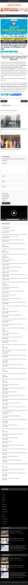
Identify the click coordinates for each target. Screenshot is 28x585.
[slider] (13, 219)
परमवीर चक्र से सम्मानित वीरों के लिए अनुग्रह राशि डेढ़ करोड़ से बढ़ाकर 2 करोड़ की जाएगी (14, 369)
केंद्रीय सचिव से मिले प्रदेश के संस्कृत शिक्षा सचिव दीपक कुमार (11, 460)
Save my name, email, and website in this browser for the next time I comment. (6, 197)
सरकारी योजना (4, 506)
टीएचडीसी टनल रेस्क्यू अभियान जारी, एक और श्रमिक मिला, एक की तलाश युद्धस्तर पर (13, 250)
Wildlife (3, 516)
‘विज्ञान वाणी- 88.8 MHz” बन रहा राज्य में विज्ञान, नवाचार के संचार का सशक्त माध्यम (14, 345)
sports (7, 51)
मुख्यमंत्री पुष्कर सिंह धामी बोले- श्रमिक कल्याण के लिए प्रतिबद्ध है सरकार (13, 388)
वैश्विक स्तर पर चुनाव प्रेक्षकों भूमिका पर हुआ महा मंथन (10, 384)
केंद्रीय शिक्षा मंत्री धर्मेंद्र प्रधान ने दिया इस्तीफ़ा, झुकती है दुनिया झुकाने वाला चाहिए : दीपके (14, 380)
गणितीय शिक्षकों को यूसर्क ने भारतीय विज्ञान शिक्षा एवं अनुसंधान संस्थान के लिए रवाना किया (14, 130)
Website (3, 186)
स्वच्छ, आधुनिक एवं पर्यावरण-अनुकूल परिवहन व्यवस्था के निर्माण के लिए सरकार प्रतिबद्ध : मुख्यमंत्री (14, 360)
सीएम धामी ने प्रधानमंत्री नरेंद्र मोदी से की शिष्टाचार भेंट (9, 110)
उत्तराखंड (11, 51)
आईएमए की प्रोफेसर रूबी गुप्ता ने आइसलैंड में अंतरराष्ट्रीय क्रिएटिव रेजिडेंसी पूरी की (14, 464)
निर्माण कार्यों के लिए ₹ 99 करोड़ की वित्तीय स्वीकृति (10, 437)
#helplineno (8, 98)
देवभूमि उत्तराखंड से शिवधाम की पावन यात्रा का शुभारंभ (10, 478)
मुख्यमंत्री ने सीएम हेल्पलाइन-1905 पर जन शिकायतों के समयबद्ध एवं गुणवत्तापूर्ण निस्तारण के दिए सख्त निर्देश (14, 351)
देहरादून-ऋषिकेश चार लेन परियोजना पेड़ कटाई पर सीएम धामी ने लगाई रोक (13, 406)
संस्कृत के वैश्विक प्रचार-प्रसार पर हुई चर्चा (9, 294)
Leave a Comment (20, 53)
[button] (14, 213)
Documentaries (5, 511)
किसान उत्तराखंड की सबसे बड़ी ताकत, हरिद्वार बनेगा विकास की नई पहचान (13, 395)
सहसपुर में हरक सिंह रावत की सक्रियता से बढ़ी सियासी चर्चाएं (11, 315)
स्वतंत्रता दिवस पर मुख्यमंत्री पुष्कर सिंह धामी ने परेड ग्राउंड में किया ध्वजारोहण (14, 263)
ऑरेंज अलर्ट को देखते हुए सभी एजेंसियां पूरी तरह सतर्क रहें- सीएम (12, 324)
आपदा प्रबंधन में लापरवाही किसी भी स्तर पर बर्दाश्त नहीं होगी (11, 415)
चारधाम (3, 502)
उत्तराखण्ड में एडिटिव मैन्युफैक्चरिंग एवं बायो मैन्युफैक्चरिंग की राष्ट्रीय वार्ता (13, 469)
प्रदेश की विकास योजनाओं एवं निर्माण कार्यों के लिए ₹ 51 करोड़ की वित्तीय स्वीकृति (14, 399)
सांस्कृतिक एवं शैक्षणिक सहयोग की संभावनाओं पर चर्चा (10, 287)
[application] (14, 213)
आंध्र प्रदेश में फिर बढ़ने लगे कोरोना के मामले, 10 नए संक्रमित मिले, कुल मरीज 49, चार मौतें (14, 374)
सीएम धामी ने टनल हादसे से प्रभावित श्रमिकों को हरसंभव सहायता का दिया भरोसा (14, 278)
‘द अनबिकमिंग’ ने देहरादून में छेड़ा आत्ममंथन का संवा (10, 456)
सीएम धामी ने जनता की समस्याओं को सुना (8, 259)
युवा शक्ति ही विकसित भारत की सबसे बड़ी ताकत (9, 340)
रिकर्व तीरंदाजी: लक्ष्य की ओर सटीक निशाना (4, 101)
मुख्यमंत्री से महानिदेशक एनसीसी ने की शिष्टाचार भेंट (10, 311)
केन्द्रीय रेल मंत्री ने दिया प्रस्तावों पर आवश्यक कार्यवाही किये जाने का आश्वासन (14, 449)
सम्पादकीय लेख (4, 509)
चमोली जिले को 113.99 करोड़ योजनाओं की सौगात (10, 425)
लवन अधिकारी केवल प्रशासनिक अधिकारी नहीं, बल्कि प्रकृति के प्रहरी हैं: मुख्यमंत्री (13, 244)
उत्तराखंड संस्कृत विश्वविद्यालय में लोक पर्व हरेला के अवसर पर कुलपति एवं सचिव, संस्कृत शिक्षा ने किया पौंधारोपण (14, 411)
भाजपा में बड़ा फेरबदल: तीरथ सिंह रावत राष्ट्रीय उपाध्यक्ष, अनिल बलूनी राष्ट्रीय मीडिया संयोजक (14, 255)
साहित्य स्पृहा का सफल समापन (7, 227)
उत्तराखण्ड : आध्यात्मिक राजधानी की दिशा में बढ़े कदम (10, 333)
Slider (2, 51)
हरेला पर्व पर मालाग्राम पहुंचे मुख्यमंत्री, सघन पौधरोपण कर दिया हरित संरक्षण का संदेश (14, 429)
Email (3, 181)
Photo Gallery (4, 518)
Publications (4, 521)
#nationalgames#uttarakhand (17, 98)
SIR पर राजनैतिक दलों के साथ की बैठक (8, 230)
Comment (4, 163)
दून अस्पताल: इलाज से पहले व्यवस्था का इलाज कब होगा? (11, 403)
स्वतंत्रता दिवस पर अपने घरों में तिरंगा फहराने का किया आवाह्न (11, 298)
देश (2, 492)
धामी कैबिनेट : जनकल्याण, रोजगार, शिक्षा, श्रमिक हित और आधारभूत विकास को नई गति (14, 307)
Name (3, 176)
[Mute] (23, 219)
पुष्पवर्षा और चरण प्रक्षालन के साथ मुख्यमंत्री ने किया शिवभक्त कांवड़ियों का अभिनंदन (13, 329)
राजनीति (3, 499)
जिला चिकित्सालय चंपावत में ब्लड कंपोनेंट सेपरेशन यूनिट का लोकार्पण (13, 239)
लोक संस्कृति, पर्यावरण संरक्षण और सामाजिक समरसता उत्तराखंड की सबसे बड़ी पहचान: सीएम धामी (14, 420)
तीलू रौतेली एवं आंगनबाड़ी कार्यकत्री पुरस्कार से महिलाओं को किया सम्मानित (13, 302)
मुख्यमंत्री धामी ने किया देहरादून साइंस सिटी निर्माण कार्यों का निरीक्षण (12, 434)
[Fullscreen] (25, 219)
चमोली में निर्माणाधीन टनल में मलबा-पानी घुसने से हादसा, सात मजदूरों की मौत (13, 274)
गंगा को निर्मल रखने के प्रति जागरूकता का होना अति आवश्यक (10, 149)
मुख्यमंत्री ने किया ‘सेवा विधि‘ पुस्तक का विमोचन (9, 391)
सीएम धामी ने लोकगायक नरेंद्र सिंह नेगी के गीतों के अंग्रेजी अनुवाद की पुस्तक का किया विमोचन (14, 283)
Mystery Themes (14, 583)
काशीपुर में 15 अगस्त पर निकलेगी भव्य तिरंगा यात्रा (10, 271)
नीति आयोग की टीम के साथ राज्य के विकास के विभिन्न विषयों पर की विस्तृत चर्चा (14, 452)
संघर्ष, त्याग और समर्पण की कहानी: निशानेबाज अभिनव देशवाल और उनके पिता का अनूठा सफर (24, 101)
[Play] (2, 219)
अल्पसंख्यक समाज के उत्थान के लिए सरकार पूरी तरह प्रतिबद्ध (11, 337)
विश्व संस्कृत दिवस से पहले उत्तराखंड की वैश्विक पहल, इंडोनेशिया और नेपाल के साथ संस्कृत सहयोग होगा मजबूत (14, 319)
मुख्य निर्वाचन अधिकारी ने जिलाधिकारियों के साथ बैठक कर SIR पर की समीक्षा (14, 355)
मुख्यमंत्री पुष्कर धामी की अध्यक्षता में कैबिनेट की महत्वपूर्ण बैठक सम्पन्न (13, 445)
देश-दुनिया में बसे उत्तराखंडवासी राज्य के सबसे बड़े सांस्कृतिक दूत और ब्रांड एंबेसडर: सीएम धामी (13, 474)
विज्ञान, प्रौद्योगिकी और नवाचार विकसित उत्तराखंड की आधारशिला (12, 364)
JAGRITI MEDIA (14, 5)
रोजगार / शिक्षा (4, 504)
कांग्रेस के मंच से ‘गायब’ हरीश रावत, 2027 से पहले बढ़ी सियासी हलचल (13, 291)
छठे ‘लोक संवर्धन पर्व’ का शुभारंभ (7, 441)
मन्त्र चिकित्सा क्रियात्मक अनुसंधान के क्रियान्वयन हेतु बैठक (11, 267)
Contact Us (4, 523)
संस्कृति (16, 51)
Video (3, 514)
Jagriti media (12, 53)
